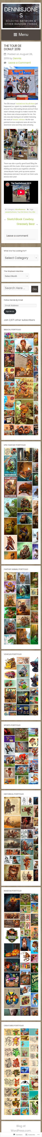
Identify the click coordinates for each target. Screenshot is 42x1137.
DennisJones (21, 12)
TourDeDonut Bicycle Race (25, 104)
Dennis (17, 58)
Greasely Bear (26, 224)
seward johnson (11, 212)
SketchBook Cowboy (20, 219)
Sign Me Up (10, 311)
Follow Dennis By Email (13, 300)
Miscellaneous (20, 209)
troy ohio (32, 212)
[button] (9, 335)
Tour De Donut (22, 212)
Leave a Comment (19, 62)
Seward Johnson (19, 120)
